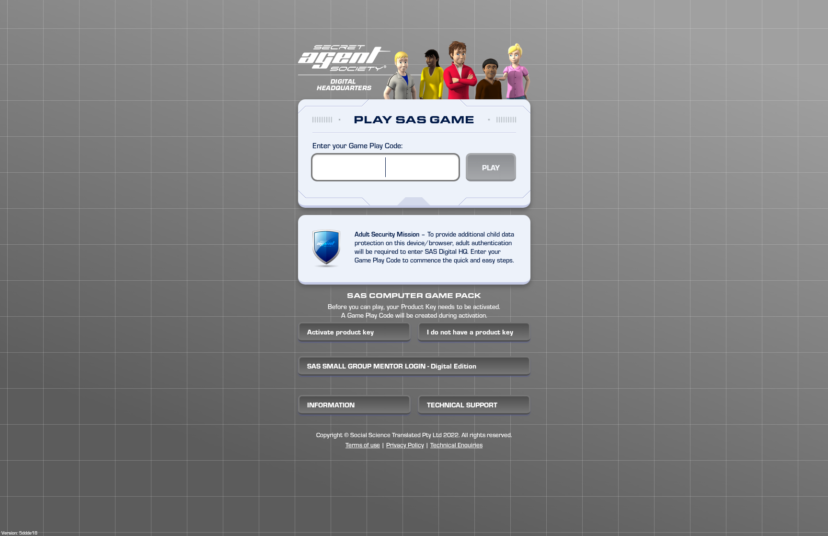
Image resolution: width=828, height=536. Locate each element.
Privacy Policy (405, 445)
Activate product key (340, 331)
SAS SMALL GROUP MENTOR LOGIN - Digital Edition (391, 365)
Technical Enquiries (456, 445)
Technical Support (462, 404)
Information (331, 404)
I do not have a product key (470, 331)
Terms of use (362, 445)
